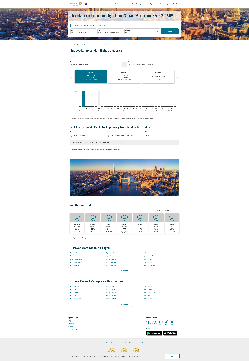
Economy (73, 56)
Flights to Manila (110, 289)
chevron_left (71, 76)
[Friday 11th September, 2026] (130, 106)
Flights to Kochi (147, 295)
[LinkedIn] (160, 322)
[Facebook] (148, 322)
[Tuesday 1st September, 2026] (99, 99)
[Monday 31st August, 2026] (96, 106)
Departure (128, 30)
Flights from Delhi (111, 262)
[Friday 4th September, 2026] (108, 106)
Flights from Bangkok (111, 253)
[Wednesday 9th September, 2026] (124, 106)
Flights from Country (145, 342)
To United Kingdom (89, 45)
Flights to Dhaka (147, 289)
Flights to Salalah (74, 292)
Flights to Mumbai (111, 295)
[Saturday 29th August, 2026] (89, 106)
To (99, 30)
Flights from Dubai (75, 256)
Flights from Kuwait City (76, 262)
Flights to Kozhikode (75, 289)
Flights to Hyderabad (75, 298)
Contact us (71, 326)
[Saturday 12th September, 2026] (133, 106)
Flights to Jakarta (111, 292)
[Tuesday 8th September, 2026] (121, 106)
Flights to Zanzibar (148, 298)
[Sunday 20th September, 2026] (159, 106)
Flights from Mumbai (111, 256)
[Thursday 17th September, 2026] (149, 106)
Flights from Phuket (148, 262)
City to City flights (115, 342)
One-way (73, 25)
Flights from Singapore (76, 259)
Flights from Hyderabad (149, 265)
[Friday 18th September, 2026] (152, 106)
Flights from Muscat (75, 253)
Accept (172, 356)
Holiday (146, 4)
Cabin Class (147, 131)
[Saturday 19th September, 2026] (156, 106)
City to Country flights (127, 342)
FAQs (69, 321)
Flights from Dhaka (111, 265)
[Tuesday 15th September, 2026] (143, 106)
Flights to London (111, 298)
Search (169, 31)
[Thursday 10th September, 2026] (127, 106)
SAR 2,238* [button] (162, 16)
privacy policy (116, 356)
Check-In (127, 4)
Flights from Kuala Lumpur (150, 253)
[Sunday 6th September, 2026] (115, 106)
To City (107, 342)
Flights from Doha (111, 259)
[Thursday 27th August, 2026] (83, 99)
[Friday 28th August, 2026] (86, 106)
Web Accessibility (73, 329)
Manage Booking (137, 4)
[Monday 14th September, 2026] (140, 106)
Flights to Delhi (110, 286)
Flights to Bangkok (75, 295)
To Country (101, 342)
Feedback (71, 324)
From (72, 30)
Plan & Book (119, 4)
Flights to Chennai (148, 286)
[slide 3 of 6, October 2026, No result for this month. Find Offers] (158, 76)
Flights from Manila (148, 256)
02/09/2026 (128, 32)
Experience (154, 4)
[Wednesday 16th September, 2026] (146, 106)
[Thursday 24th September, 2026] (171, 106)
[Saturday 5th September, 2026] (111, 106)
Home (71, 45)
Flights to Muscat (74, 286)
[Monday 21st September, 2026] (162, 106)
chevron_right (177, 76)
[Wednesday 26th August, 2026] (80, 106)
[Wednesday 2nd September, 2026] (102, 106)
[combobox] (82, 32)
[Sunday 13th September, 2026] (137, 106)
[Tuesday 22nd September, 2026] (165, 106)
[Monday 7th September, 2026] (118, 106)
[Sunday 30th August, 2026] (92, 106)
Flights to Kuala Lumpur (149, 292)
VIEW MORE (124, 271)
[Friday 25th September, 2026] (175, 106)
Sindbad (162, 4)
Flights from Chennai (75, 265)
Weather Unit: (159, 210)
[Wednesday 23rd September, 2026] (168, 106)
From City (136, 342)
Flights (78, 45)
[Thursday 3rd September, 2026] (105, 106)
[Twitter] (166, 322)
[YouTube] (172, 322)
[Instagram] (154, 322)
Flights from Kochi (148, 259)
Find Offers (158, 79)
